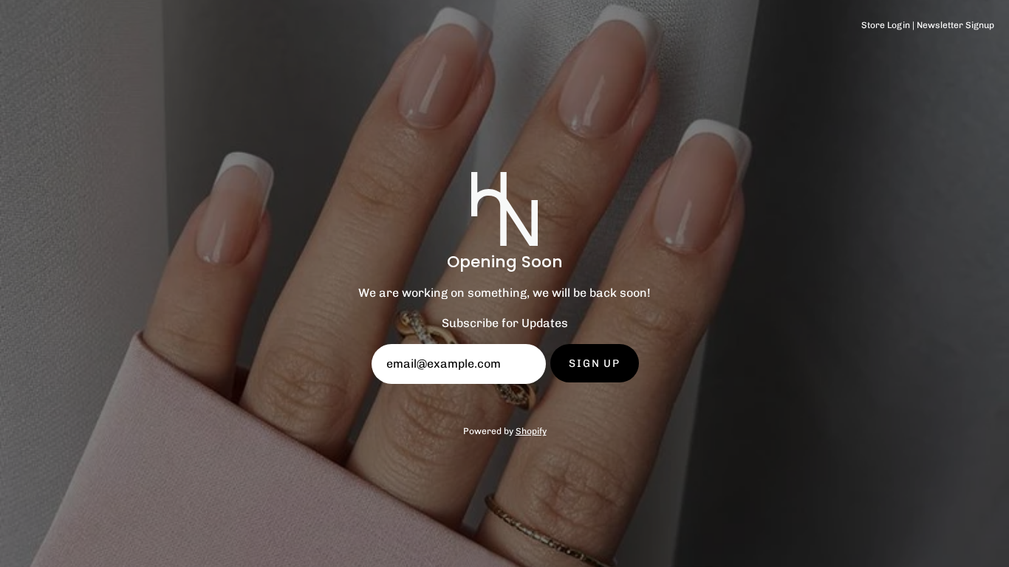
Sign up (594, 363)
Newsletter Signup (955, 25)
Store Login (885, 25)
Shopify (531, 431)
